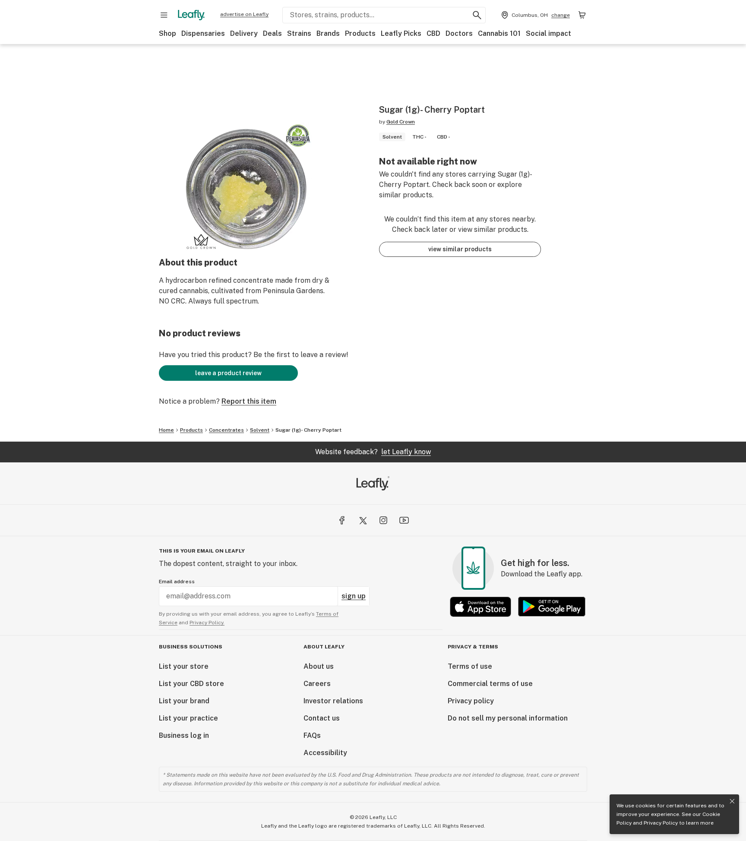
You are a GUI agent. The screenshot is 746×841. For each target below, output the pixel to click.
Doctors (459, 33)
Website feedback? (373, 452)
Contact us (321, 718)
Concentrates (226, 430)
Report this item (248, 401)
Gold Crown (400, 122)
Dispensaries (203, 33)
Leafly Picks (401, 33)
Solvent (259, 430)
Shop (167, 33)
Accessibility (325, 753)
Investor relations (333, 701)
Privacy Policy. (207, 623)
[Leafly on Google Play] (551, 607)
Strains (299, 33)
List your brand (184, 701)
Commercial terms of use (490, 684)
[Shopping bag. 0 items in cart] (582, 15)
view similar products (460, 249)
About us (318, 666)
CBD (433, 33)
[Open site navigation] (164, 15)
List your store (184, 666)
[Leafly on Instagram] (383, 520)
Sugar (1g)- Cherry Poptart (308, 430)
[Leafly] (191, 15)
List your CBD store (191, 684)
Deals (272, 33)
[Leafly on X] (362, 520)
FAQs (312, 735)
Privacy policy (471, 701)
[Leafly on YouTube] (404, 520)
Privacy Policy (661, 823)
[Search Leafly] (477, 15)
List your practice (188, 718)
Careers (317, 684)
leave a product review (228, 373)
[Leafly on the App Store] (480, 607)
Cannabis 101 (499, 33)
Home (166, 430)
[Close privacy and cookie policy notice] (732, 801)
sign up (353, 596)
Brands (328, 33)
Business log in (184, 735)
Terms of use (470, 666)
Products (360, 33)
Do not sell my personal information (508, 718)
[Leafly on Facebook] (342, 520)
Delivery (244, 33)
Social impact (548, 33)
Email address (177, 582)
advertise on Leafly (244, 14)
